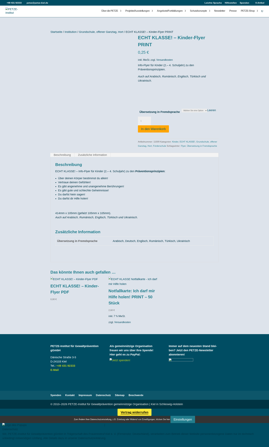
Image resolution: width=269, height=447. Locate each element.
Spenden (244, 3)
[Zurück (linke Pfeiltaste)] (5, 223)
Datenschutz (103, 395)
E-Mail (54, 369)
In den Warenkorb (153, 129)
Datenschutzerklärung (119, 425)
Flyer (183, 146)
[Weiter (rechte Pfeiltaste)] (263, 223)
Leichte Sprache (213, 3)
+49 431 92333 (65, 365)
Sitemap (120, 395)
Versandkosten (164, 59)
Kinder (175, 141)
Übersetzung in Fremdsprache (159, 112)
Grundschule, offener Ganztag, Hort (101, 31)
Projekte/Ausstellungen (137, 11)
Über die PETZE (109, 11)
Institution (71, 31)
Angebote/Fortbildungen (170, 11)
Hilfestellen (231, 3)
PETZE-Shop (248, 11)
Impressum (85, 395)
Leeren (211, 110)
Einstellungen (183, 419)
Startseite (56, 31)
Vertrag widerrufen (134, 412)
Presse (233, 11)
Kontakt (70, 395)
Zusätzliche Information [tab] (92, 154)
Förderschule (159, 146)
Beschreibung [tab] (62, 154)
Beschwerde (136, 395)
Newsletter (219, 11)
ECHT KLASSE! (187, 141)
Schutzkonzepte (198, 11)
